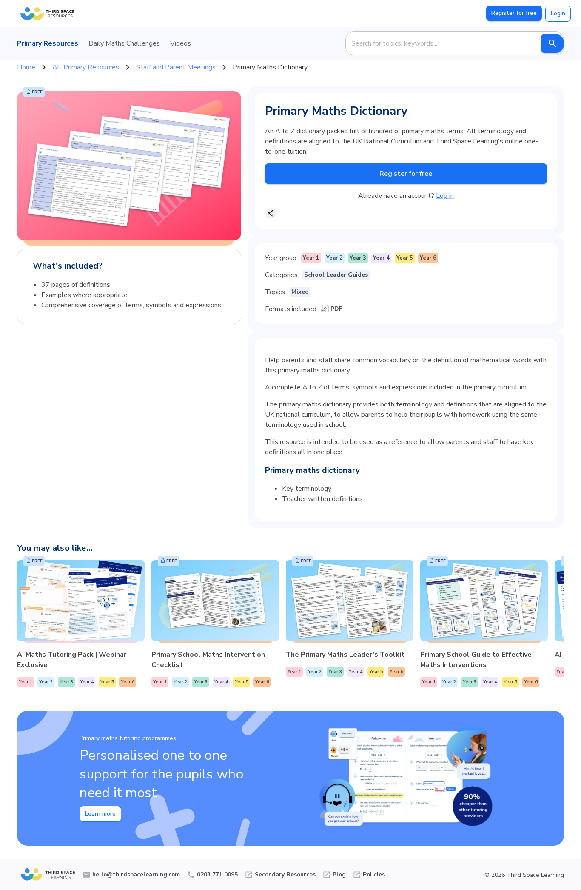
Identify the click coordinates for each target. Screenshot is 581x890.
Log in (445, 195)
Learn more (100, 814)
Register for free (514, 13)
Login (558, 13)
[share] (270, 213)
